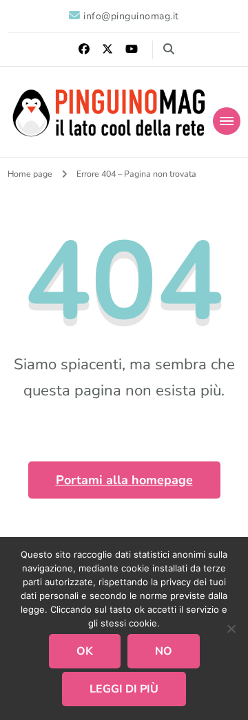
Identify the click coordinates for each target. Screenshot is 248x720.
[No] (231, 628)
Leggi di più (124, 689)
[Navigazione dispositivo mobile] (226, 121)
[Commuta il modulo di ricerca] (168, 49)
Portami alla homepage (124, 480)
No (163, 651)
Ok (84, 651)
